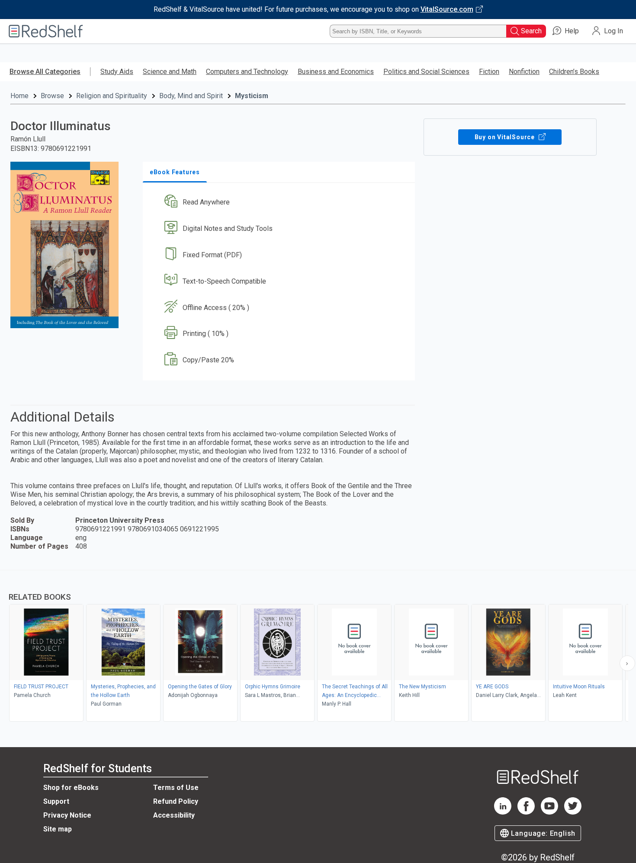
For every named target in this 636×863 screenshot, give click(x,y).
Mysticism (251, 96)
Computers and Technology (247, 71)
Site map (57, 829)
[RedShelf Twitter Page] (572, 812)
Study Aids (116, 71)
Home (19, 96)
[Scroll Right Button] (627, 663)
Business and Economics (336, 71)
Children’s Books (574, 71)
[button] (280, 202)
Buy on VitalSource (505, 137)
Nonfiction (524, 71)
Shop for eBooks (71, 787)
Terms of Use (176, 787)
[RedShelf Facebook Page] (526, 812)
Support (56, 801)
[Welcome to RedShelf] (45, 31)
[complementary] (318, 647)
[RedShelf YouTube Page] (549, 812)
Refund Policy (175, 801)
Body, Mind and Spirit (191, 96)
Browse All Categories (45, 71)
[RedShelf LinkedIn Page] (502, 812)
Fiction (489, 71)
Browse (52, 96)
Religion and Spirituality (111, 96)
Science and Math (169, 71)
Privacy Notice (67, 815)
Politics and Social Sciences (426, 71)
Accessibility (174, 815)
